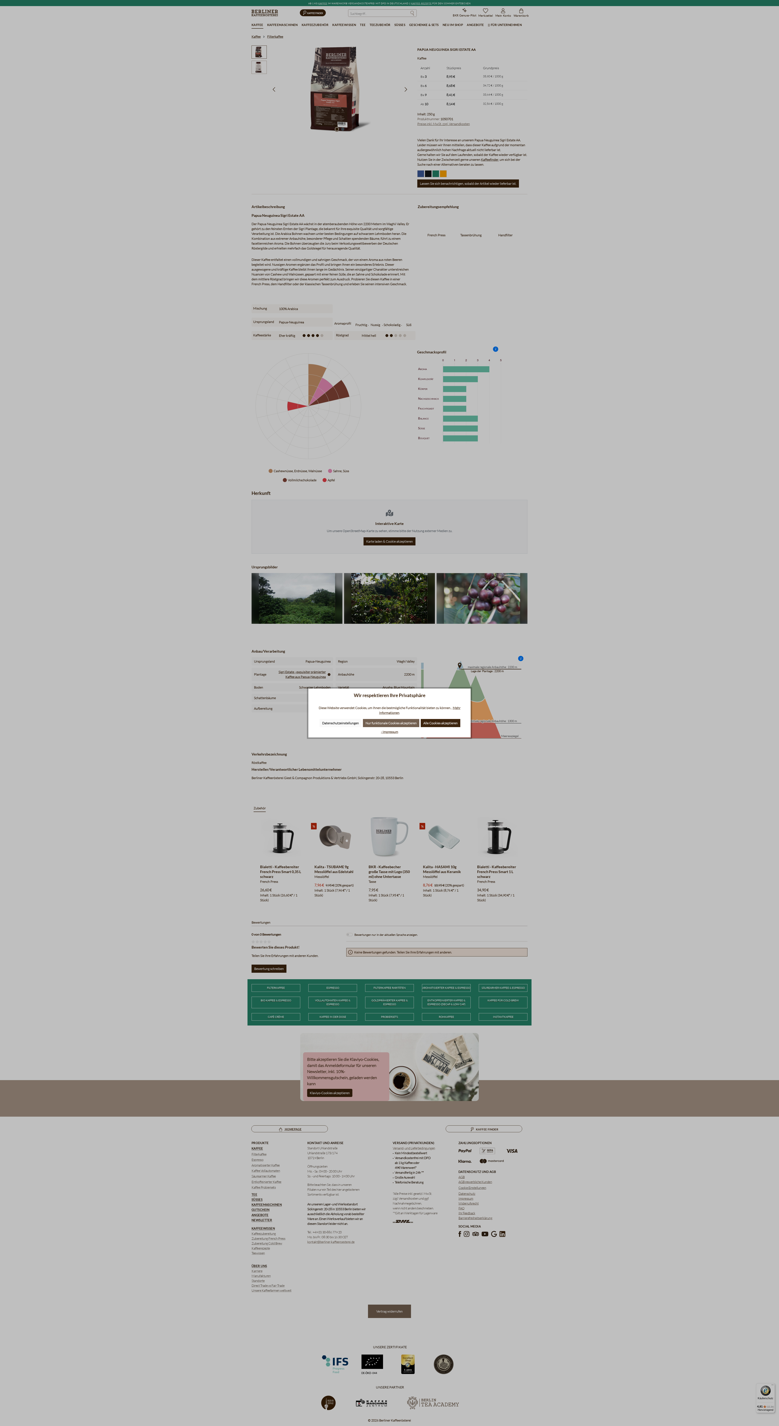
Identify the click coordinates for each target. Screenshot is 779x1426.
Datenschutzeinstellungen (340, 723)
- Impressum (389, 732)
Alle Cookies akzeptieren (440, 723)
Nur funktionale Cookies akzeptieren (391, 723)
